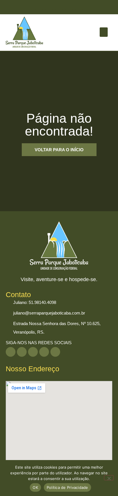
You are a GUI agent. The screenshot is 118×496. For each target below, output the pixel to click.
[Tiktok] (69, 7)
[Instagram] (59, 7)
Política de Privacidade (67, 487)
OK (35, 487)
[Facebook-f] (79, 7)
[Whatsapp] (39, 7)
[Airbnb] (49, 7)
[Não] (109, 477)
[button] (104, 32)
